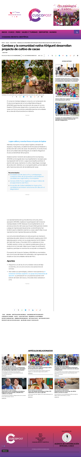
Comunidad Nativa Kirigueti (35, 314)
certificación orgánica (19, 314)
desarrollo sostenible (36, 316)
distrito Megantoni (8, 318)
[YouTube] (16, 16)
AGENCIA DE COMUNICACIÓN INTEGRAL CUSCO (67, 445)
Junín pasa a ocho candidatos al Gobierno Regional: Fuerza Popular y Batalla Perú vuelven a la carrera (13, 392)
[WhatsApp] (55, 55)
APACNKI (8, 314)
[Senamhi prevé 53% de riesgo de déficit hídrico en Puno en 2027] (67, 383)
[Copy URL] (73, 55)
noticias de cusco (44, 318)
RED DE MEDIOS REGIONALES (63, 76)
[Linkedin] (66, 55)
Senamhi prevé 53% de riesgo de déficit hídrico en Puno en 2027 (65, 392)
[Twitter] (14, 16)
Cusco (7, 42)
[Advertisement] (27, 127)
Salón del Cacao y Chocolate (29, 320)
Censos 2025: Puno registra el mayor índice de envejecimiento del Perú (27, 182)
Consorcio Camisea (7, 316)
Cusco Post (13, 42)
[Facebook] (12, 16)
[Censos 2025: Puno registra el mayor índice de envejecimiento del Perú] (67, 90)
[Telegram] (59, 55)
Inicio (3, 42)
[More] (77, 55)
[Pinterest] (63, 55)
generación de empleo (21, 318)
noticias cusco (33, 318)
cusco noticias (23, 316)
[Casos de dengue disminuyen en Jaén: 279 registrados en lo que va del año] (40, 383)
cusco (16, 316)
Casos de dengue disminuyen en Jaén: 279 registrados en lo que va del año (39, 392)
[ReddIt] (70, 55)
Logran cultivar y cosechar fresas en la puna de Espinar (27, 141)
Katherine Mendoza (31, 55)
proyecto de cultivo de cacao (11, 320)
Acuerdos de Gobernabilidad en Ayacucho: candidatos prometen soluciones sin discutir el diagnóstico (27, 187)
